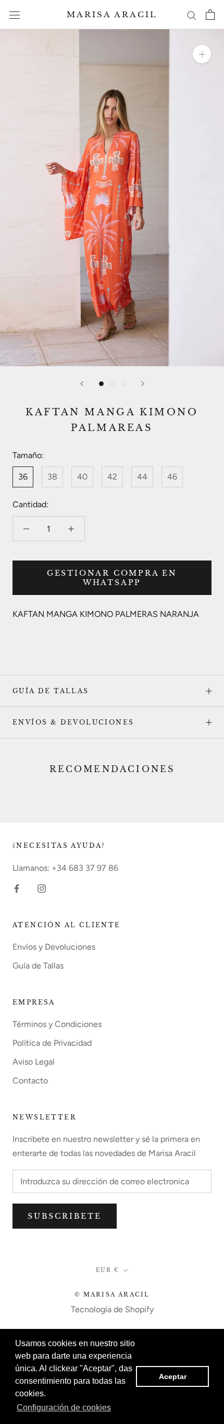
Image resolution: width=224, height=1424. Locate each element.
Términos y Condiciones (57, 1024)
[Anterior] (81, 383)
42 (112, 477)
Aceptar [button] (172, 1376)
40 (82, 477)
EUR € (107, 1270)
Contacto (30, 1080)
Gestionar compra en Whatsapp (112, 577)
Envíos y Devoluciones (54, 947)
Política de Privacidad (52, 1043)
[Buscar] (191, 14)
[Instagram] (42, 888)
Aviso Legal (34, 1062)
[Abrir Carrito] (210, 14)
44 (142, 477)
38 (52, 477)
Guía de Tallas (51, 691)
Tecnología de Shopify (112, 1309)
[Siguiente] (142, 383)
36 (23, 477)
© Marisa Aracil (112, 1294)
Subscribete (65, 1216)
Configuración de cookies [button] (64, 1407)
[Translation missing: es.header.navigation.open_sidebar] (14, 14)
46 (172, 477)
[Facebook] (17, 888)
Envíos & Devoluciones (73, 722)
